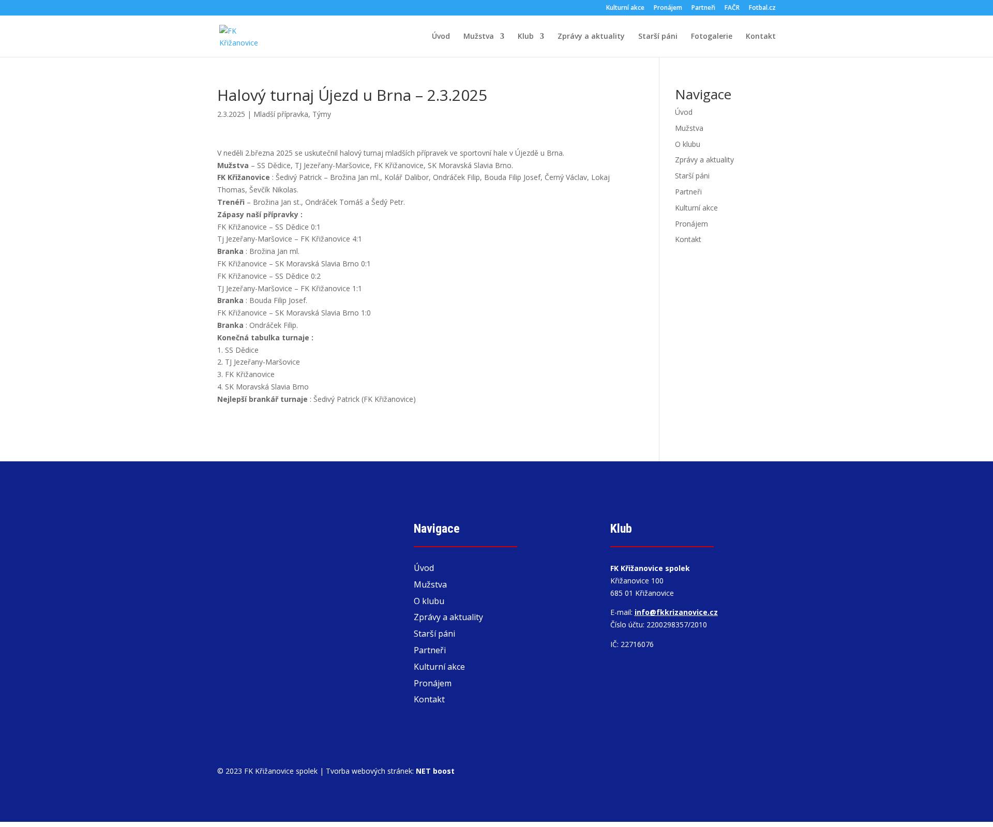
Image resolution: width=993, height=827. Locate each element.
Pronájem (668, 8)
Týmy (321, 114)
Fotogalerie (711, 37)
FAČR (732, 8)
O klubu (687, 144)
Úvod (441, 37)
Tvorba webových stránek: (390, 771)
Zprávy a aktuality (591, 37)
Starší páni (658, 37)
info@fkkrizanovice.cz (676, 612)
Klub (526, 37)
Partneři (703, 8)
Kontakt (761, 37)
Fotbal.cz (762, 8)
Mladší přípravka (280, 114)
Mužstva (478, 37)
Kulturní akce (625, 8)
